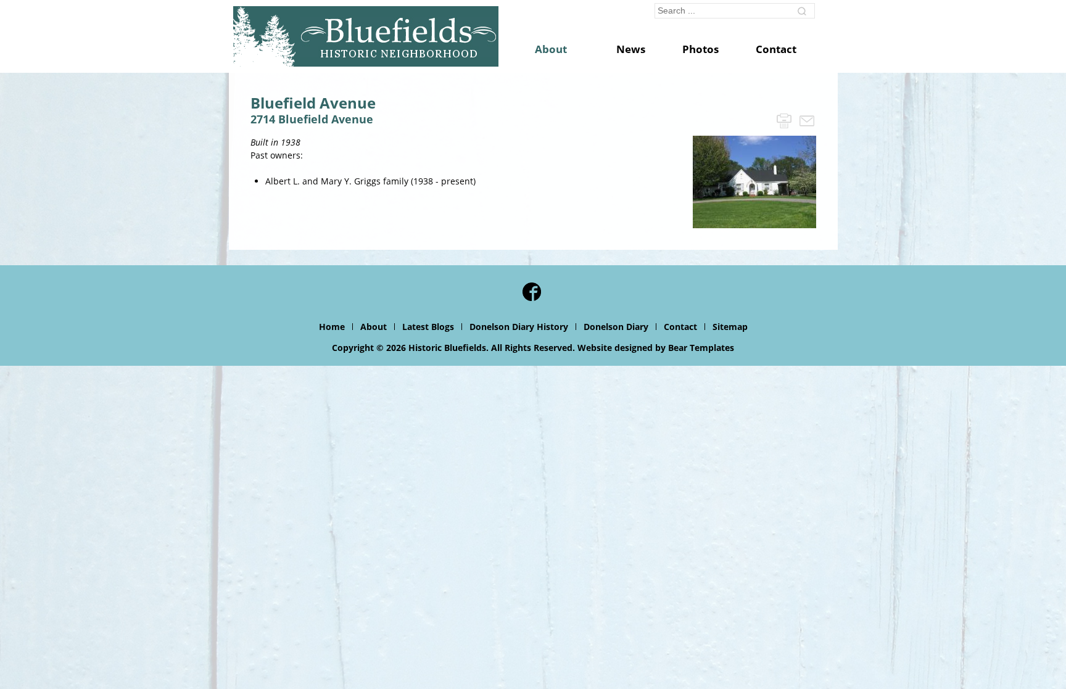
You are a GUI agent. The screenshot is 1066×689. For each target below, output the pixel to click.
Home (332, 326)
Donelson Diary (616, 326)
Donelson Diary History (518, 326)
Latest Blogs (428, 326)
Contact (680, 326)
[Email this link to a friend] (807, 120)
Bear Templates (701, 347)
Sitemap (730, 326)
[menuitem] (557, 49)
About (373, 326)
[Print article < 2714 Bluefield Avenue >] (784, 120)
